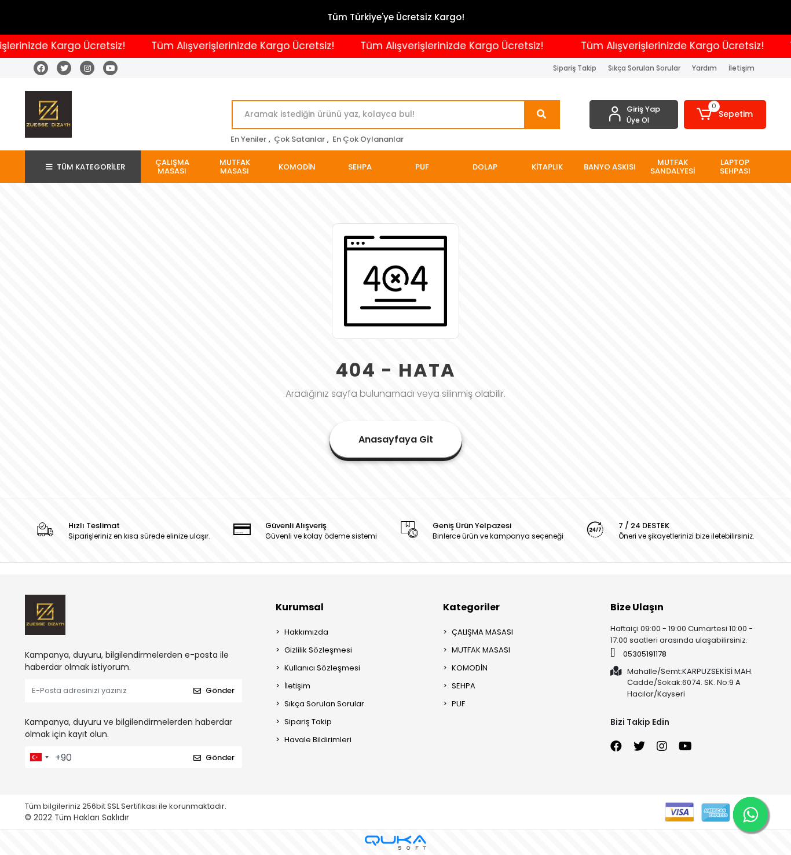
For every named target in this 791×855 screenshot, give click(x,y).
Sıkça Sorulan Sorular (644, 68)
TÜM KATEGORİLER (91, 166)
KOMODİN (470, 667)
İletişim (741, 68)
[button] (725, 114)
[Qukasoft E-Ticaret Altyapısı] (395, 842)
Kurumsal (300, 607)
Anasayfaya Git (395, 439)
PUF (458, 703)
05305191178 (644, 653)
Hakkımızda (306, 631)
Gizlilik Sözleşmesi (318, 649)
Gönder (220, 690)
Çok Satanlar (299, 139)
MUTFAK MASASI (481, 649)
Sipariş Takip (574, 68)
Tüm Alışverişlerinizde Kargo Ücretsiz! (231, 46)
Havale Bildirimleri (317, 739)
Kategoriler (471, 607)
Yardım (704, 68)
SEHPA (463, 685)
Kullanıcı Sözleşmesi (322, 667)
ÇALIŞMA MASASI (482, 631)
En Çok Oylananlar (368, 139)
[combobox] (38, 757)
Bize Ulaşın (637, 607)
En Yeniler (248, 139)
